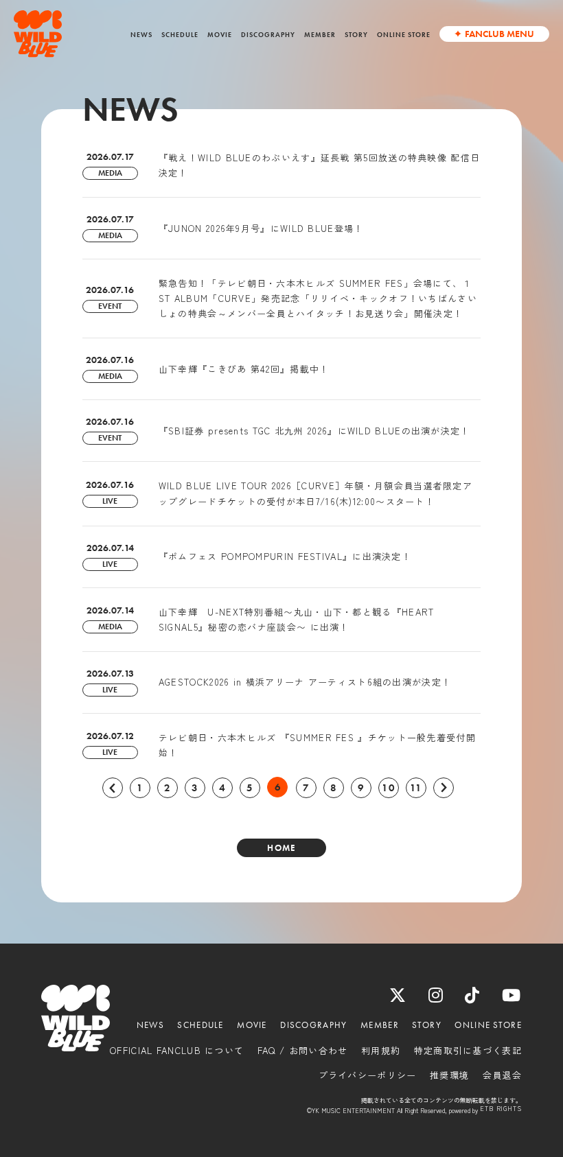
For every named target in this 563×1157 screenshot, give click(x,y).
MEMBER (320, 34)
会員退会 (502, 1075)
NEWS (141, 34)
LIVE (109, 500)
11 (416, 788)
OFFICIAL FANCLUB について (177, 1050)
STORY (356, 34)
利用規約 (380, 1050)
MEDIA (110, 172)
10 (388, 788)
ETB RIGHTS (501, 1109)
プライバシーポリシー (368, 1075)
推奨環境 (449, 1075)
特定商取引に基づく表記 (468, 1050)
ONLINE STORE (403, 34)
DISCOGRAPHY (268, 34)
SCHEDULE (179, 34)
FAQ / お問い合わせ (302, 1050)
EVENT (110, 306)
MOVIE (219, 34)
